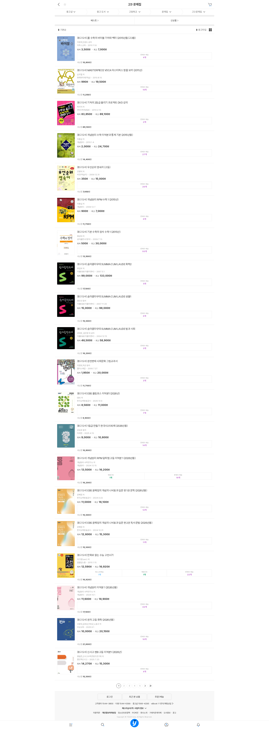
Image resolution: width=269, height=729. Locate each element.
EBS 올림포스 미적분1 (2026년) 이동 (134, 405)
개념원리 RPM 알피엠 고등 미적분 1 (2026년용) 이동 (134, 470)
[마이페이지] (166, 725)
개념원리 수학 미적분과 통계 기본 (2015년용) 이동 (134, 147)
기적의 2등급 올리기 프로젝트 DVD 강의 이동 (134, 114)
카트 (210, 5)
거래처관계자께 (155, 712)
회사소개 (143, 712)
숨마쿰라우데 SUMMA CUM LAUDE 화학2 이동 (134, 276)
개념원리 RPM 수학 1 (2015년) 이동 (134, 211)
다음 (145, 685)
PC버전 (135, 712)
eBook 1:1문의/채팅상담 (161, 703)
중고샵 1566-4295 (141, 703)
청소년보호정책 (124, 712)
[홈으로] (134, 725)
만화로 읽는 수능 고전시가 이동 (134, 567)
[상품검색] (102, 725)
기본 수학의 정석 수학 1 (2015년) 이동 (134, 244)
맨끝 (150, 685)
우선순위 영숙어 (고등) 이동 (134, 179)
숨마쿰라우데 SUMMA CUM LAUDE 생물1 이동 (134, 308)
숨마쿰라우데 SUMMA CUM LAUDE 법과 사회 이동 (134, 341)
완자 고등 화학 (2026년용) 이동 (134, 632)
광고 (174, 712)
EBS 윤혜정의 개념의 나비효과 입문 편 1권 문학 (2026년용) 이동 (134, 502)
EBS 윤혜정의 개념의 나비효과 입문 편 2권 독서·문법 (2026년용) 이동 (134, 535)
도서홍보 (167, 712)
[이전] (58, 4)
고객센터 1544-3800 (104, 703)
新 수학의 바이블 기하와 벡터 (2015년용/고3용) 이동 (134, 50)
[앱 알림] (198, 725)
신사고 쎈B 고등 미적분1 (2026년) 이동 (134, 664)
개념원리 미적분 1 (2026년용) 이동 (134, 599)
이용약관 (96, 712)
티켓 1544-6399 (123, 703)
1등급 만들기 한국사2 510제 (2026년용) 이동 (134, 438)
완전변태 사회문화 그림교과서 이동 (134, 373)
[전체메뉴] (70, 725)
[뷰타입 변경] (210, 30)
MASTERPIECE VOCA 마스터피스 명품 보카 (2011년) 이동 (134, 82)
